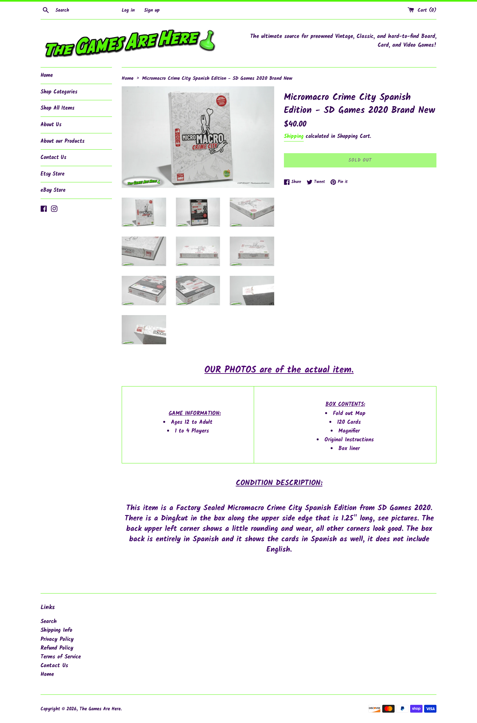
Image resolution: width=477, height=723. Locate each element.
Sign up (152, 10)
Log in (128, 10)
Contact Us (53, 157)
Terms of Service (61, 657)
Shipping (294, 136)
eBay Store (53, 190)
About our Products (62, 141)
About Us (51, 125)
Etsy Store (53, 174)
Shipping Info (56, 630)
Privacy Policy (57, 639)
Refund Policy (57, 648)
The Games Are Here (100, 709)
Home (47, 75)
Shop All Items (57, 108)
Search (49, 621)
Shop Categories (59, 92)
